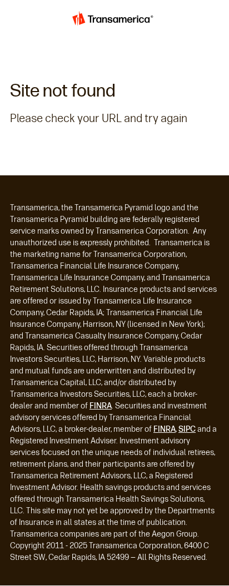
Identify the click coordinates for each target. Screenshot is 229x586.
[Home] (114, 20)
